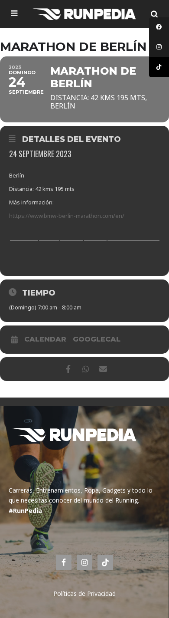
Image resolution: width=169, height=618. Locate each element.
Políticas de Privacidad (84, 593)
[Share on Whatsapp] (85, 369)
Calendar (45, 339)
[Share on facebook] (68, 369)
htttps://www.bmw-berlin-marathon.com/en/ (66, 216)
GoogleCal (96, 339)
